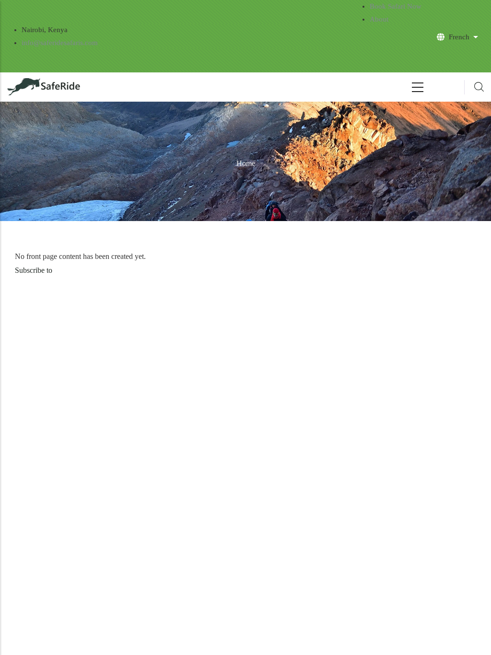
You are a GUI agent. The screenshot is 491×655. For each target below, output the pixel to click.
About (379, 19)
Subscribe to (33, 270)
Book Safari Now (395, 6)
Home (245, 163)
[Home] (44, 87)
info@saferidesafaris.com (60, 43)
